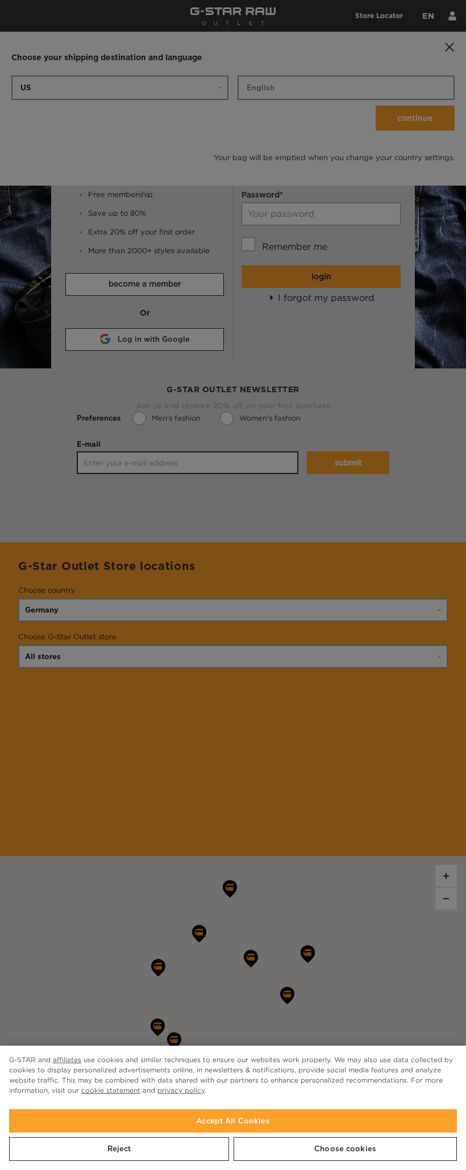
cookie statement (110, 1090)
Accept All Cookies (232, 1121)
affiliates (67, 1059)
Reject (119, 1148)
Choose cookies (345, 1148)
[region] (233, 1108)
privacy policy (181, 1090)
